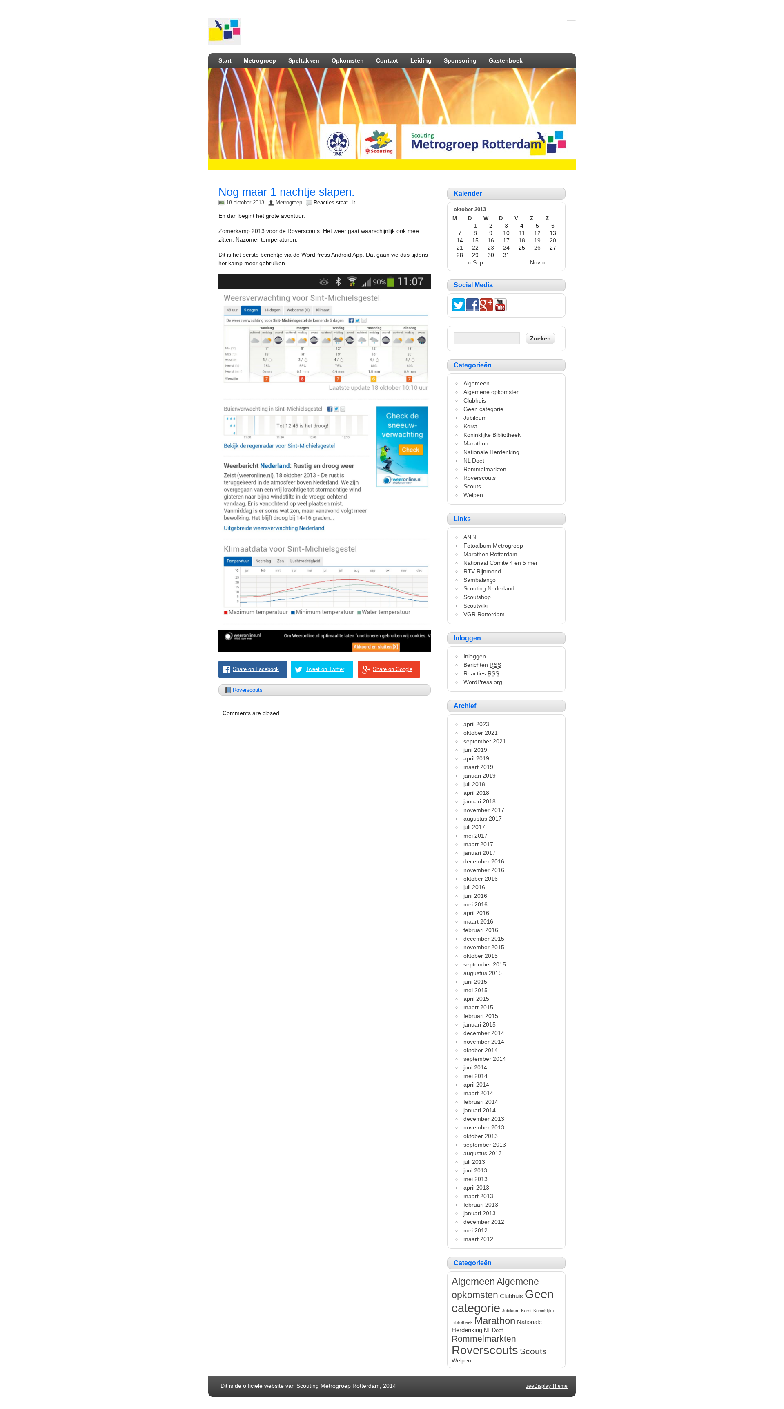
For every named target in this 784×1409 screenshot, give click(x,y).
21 (460, 247)
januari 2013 (479, 1213)
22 (475, 247)
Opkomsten (348, 60)
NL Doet (473, 460)
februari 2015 (480, 1016)
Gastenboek (506, 60)
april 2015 (476, 998)
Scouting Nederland (488, 588)
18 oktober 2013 (245, 202)
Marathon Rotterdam (490, 554)
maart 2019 (478, 767)
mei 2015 (475, 990)
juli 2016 (474, 887)
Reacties (481, 673)
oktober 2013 (480, 1136)
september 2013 (484, 1144)
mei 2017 (475, 835)
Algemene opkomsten (491, 392)
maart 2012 (478, 1239)
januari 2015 (479, 1024)
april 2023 (476, 724)
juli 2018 (474, 784)
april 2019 (476, 758)
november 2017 (483, 810)
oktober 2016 (480, 878)
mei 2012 (475, 1230)
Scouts (472, 486)
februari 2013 (480, 1204)
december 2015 (483, 938)
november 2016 (483, 870)
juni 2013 (475, 1170)
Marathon (475, 443)
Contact (387, 60)
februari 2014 (480, 1101)
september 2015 (484, 964)
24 (506, 247)
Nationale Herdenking (491, 452)
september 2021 (484, 741)
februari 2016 (480, 930)
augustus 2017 (482, 818)
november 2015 (483, 947)
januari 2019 (479, 775)
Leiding (421, 60)
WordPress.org (482, 682)
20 (553, 240)
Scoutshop (477, 597)
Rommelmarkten (484, 469)
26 (537, 247)
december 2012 (483, 1222)
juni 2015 (475, 981)
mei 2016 (475, 904)
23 (491, 247)
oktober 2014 (480, 1050)
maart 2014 (478, 1093)
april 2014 (476, 1084)
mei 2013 (475, 1179)
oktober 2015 (480, 956)
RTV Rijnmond (482, 571)
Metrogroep (260, 60)
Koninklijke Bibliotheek (492, 435)
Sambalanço (479, 580)
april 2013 (476, 1187)
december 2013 (483, 1119)
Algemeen (476, 383)
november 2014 (483, 1041)
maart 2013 (478, 1196)
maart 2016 (478, 921)
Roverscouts (248, 690)
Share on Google (392, 669)
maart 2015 (478, 1007)
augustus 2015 (482, 973)
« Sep (475, 262)
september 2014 (484, 1059)
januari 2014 (479, 1110)
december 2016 (483, 861)
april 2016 (476, 913)
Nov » (537, 262)
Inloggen (474, 656)
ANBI (470, 537)
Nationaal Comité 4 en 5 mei (500, 562)
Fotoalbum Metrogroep (493, 545)
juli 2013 (474, 1162)
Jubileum (475, 417)
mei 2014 (475, 1076)
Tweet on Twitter (325, 669)
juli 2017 (474, 827)
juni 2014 (475, 1067)
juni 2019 (475, 750)
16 (491, 240)
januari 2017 (479, 853)
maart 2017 (478, 844)
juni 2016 (475, 895)
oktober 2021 (480, 732)
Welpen (473, 495)
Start (225, 60)
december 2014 (483, 1033)
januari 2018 (479, 801)
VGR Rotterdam (484, 614)
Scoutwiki (475, 605)
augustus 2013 (482, 1153)
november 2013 (483, 1127)
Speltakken (303, 60)
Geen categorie (483, 409)
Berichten (482, 665)
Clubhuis (474, 400)
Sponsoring (460, 60)
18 (522, 240)
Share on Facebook (256, 669)
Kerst (470, 426)
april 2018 (476, 792)
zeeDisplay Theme (547, 1386)
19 (537, 240)
